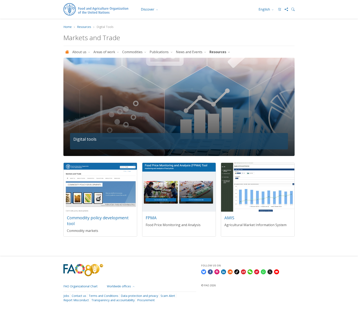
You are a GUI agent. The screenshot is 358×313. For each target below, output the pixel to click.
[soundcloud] (230, 271)
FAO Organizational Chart (80, 286)
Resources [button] (218, 52)
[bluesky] (203, 271)
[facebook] (210, 271)
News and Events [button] (189, 52)
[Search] (291, 9)
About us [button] (79, 52)
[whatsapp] (263, 271)
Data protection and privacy (139, 296)
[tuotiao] (243, 271)
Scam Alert (168, 296)
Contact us (79, 296)
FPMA (151, 218)
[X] (269, 271)
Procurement (146, 300)
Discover (148, 9)
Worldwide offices (119, 286)
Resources (84, 27)
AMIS (229, 218)
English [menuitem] (265, 9)
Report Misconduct (76, 300)
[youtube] (276, 271)
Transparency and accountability (113, 300)
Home (67, 27)
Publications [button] (159, 52)
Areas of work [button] (104, 52)
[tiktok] (236, 271)
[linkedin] (223, 271)
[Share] (284, 9)
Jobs (66, 296)
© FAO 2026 (208, 285)
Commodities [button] (132, 52)
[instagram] (216, 271)
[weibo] (256, 271)
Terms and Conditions (103, 296)
